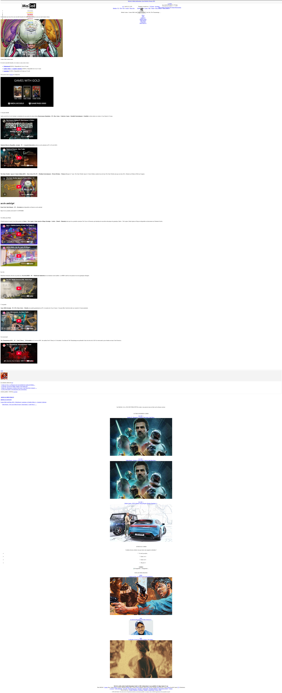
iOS (171, 7)
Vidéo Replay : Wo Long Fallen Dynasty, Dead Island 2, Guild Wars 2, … (19, 404)
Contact (170, 688)
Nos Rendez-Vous (132, 688)
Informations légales (163, 688)
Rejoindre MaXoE (153, 688)
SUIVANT (6, 399)
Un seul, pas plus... (143, 553)
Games (106, 687)
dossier (11, 74)
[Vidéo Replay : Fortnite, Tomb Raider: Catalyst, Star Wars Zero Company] (141, 498)
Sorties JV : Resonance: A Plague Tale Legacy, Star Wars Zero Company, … (19, 388)
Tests (143, 16)
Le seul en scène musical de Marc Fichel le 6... (141, 619)
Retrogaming (178, 7)
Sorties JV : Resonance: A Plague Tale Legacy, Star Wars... (141, 417)
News (143, 15)
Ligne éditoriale (118, 688)
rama (141, 618)
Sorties (143, 18)
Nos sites (125, 688)
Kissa (137, 687)
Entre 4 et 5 (143, 559)
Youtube (146, 690)
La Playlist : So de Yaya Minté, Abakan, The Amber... (141, 639)
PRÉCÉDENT (7, 397)
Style (148, 687)
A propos (112, 688)
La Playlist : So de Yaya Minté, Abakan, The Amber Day (14, 386)
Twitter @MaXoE (133, 690)
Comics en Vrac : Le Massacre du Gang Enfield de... (141, 576)
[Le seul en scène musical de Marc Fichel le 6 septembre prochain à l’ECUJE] (141, 634)
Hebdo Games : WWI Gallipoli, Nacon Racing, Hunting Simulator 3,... (141, 503)
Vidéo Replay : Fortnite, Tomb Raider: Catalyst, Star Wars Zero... (141, 460)
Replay (143, 20)
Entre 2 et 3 (143, 556)
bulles (140, 575)
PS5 (141, 416)
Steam (173, 7)
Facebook (140, 690)
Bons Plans (143, 23)
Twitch (156, 690)
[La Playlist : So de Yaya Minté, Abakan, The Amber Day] (141, 677)
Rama (115, 687)
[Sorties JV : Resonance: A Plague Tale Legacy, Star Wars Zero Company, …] (141, 455)
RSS (160, 690)
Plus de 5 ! (143, 562)
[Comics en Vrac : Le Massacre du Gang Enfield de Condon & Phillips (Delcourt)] (141, 614)
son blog (15, 391)
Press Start (143, 22)
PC (139, 416)
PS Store (167, 7)
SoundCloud (151, 690)
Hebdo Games (143, 19)
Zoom (168, 687)
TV (178, 687)
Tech (158, 687)
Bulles (127, 687)
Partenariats (145, 688)
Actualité (140, 688)
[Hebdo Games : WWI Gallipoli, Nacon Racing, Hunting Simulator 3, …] (141, 541)
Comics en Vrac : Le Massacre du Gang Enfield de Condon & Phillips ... (18, 385)
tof (2, 371)
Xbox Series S (161, 7)
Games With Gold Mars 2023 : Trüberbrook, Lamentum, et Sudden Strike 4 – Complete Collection (23, 402)
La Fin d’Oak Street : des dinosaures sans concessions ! (14, 389)
